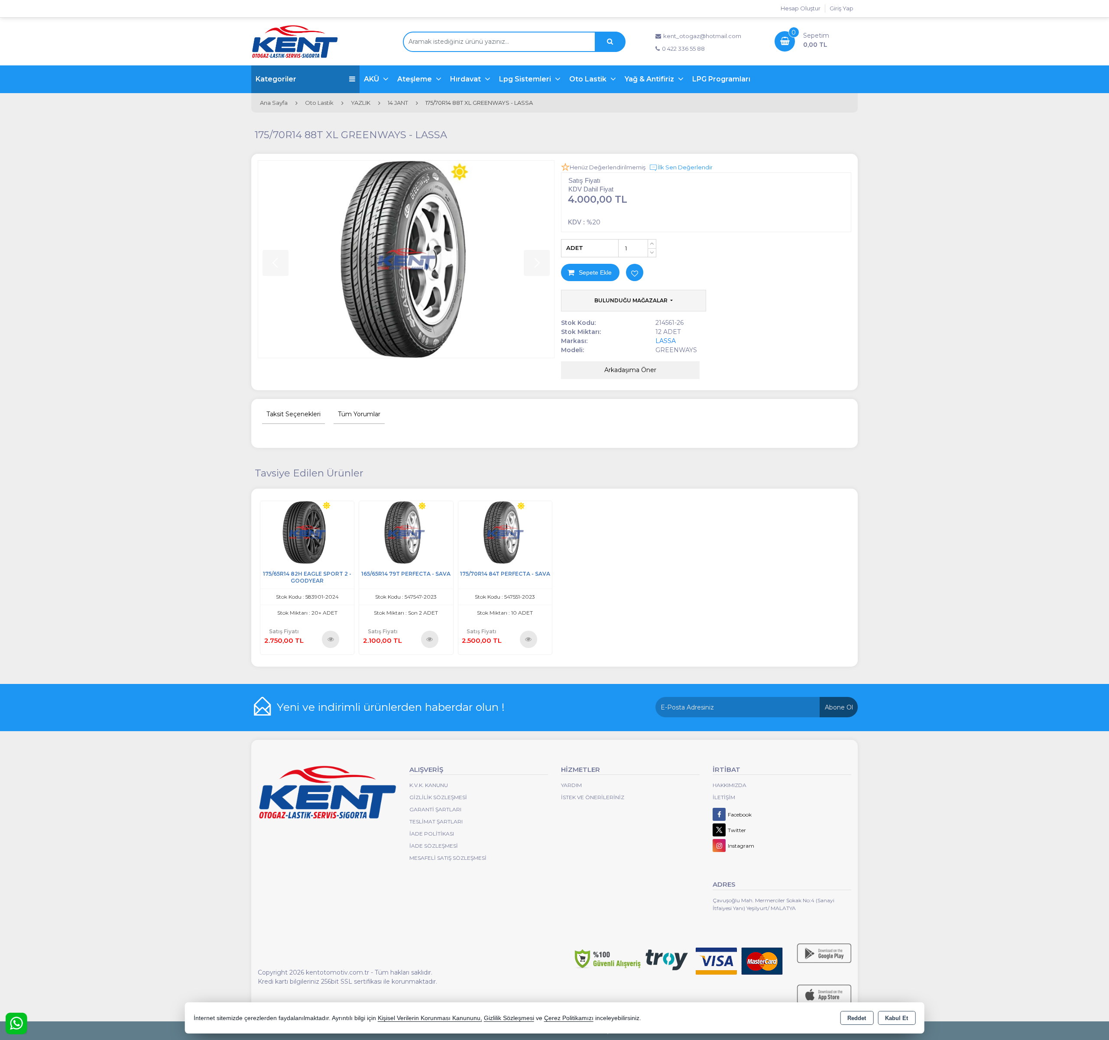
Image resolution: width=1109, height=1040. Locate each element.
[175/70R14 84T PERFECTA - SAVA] (505, 532)
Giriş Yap (841, 8)
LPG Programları (721, 79)
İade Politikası (431, 833)
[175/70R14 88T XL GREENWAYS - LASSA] (406, 259)
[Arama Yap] (610, 42)
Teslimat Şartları (436, 821)
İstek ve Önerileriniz (592, 797)
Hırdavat (466, 79)
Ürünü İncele (330, 639)
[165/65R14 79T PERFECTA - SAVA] (406, 532)
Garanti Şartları (435, 809)
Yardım (571, 785)
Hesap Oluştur (800, 8)
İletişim (724, 797)
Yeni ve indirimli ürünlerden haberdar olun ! (391, 706)
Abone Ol (839, 707)
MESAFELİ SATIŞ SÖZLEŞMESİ (447, 858)
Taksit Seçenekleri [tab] (293, 414)
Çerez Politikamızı (568, 1018)
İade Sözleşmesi (433, 845)
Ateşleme (415, 79)
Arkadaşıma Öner (630, 370)
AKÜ (372, 79)
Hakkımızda (729, 785)
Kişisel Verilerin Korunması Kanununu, (430, 1018)
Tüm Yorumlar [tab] (359, 414)
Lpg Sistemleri (526, 79)
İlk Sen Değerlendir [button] (685, 167)
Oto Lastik (588, 79)
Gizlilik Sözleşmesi (438, 797)
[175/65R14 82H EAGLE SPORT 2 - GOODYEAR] (307, 532)
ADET (574, 247)
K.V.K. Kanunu (428, 785)
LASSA (665, 341)
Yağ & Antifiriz (650, 79)
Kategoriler (276, 79)
